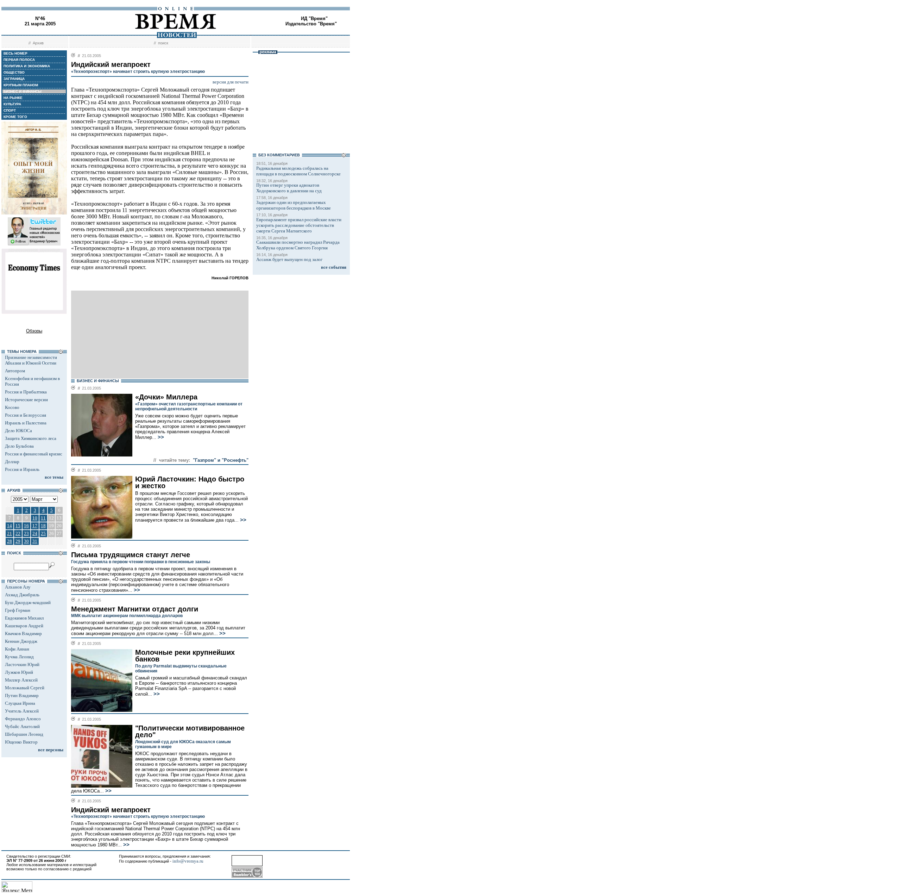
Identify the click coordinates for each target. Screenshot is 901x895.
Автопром (15, 370)
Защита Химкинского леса (30, 438)
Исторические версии (26, 399)
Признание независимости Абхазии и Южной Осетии (31, 360)
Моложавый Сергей (24, 687)
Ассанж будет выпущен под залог (289, 259)
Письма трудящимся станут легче (130, 555)
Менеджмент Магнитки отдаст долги (134, 609)
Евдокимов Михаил (24, 618)
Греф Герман (17, 610)
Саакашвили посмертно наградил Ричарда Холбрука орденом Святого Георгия (298, 245)
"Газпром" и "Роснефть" (220, 460)
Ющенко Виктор (21, 742)
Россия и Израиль (22, 469)
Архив (38, 43)
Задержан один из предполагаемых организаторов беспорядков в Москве (293, 205)
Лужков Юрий (19, 672)
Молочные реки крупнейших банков (185, 655)
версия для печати (230, 82)
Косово (12, 407)
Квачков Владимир (23, 633)
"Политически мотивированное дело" (190, 731)
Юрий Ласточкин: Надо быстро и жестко (189, 482)
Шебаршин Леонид (24, 734)
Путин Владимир (22, 695)
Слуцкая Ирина (20, 703)
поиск (163, 43)
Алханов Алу (18, 587)
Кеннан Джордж (21, 641)
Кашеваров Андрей (24, 625)
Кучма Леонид (19, 656)
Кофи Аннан (17, 649)
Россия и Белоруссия (25, 415)
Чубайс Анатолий (22, 726)
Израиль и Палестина (25, 422)
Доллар (12, 461)
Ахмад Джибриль (22, 594)
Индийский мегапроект (111, 810)
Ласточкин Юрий (22, 664)
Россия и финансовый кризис (33, 453)
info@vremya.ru (187, 861)
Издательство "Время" (311, 23)
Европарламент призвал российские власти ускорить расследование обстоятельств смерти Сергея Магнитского (298, 225)
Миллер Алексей (21, 680)
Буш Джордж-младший (28, 602)
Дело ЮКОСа (18, 430)
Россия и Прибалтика (26, 391)
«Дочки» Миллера (166, 397)
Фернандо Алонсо (23, 718)
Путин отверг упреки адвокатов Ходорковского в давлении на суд (289, 187)
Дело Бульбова (19, 446)
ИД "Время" (314, 18)
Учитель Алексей (22, 711)
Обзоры (34, 331)
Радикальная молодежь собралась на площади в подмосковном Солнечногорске (298, 171)
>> (160, 437)
